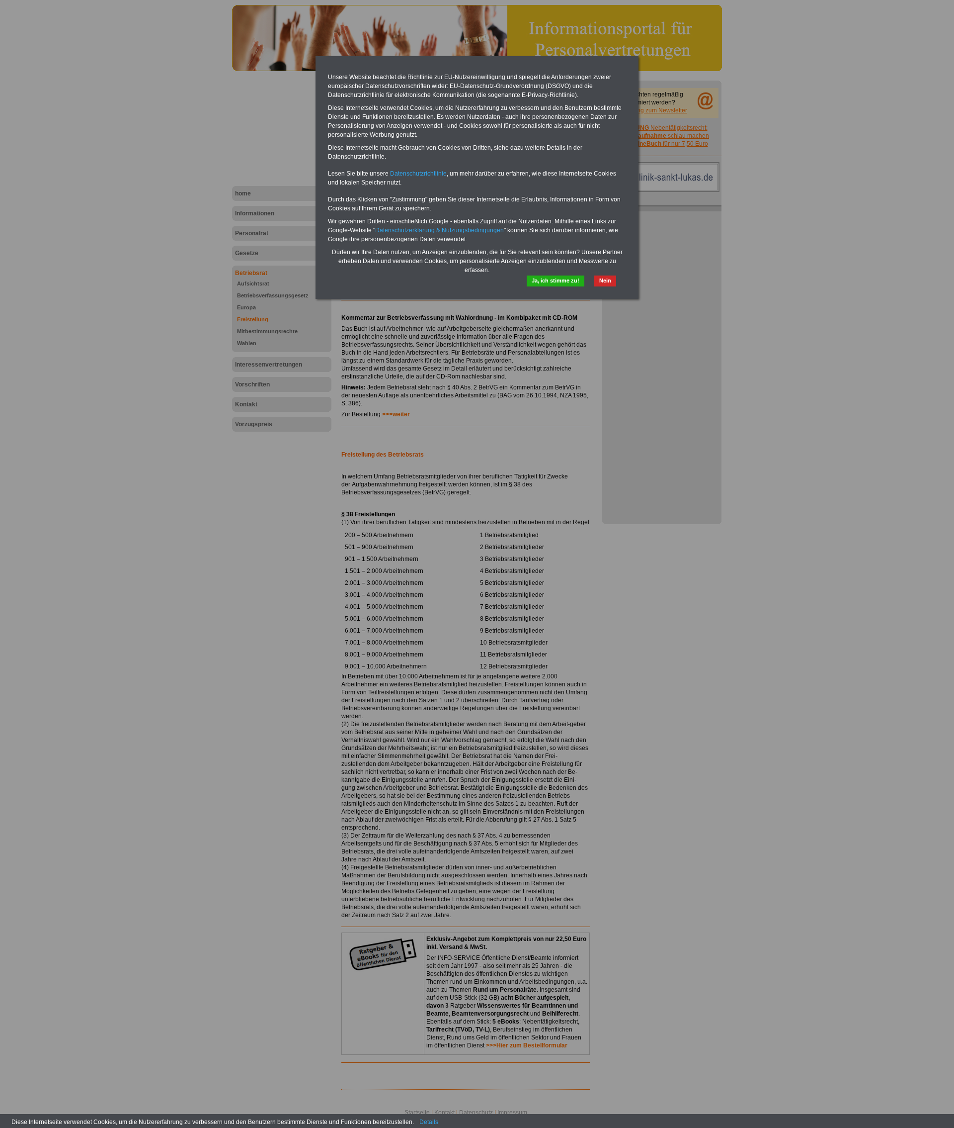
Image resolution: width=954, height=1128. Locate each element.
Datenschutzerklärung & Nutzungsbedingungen (439, 230)
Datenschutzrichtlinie (418, 173)
